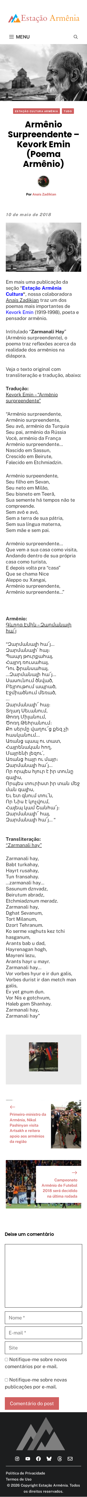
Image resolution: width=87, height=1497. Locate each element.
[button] (76, 37)
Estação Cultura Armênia (36, 111)
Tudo (68, 111)
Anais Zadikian (44, 194)
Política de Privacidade (25, 1473)
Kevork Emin (20, 312)
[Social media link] (17, 1458)
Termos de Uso (19, 1479)
